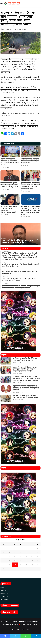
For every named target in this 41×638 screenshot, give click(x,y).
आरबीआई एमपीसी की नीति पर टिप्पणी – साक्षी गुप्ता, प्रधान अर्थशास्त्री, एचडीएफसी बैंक (9, 209)
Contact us (4, 596)
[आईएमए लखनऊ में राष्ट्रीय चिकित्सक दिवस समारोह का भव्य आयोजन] (31, 151)
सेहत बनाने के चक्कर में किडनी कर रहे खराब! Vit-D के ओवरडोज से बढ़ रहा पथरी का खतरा (26, 388)
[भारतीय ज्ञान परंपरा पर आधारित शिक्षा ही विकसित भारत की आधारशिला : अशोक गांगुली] (10, 151)
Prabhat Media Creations (28, 625)
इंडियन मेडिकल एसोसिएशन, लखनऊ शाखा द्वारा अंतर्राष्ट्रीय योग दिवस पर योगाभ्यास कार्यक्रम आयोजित (30, 186)
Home (2, 587)
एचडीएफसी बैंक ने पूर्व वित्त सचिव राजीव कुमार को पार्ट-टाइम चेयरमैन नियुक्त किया (9, 185)
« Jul (1, 574)
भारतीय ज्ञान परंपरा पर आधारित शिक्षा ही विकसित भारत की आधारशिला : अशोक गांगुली (9, 162)
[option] (20, 234)
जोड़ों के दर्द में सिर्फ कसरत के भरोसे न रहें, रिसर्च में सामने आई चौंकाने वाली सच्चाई (26, 396)
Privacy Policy (5, 593)
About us (3, 590)
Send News (4, 599)
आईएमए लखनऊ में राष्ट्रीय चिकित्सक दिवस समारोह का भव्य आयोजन (30, 161)
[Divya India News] (12, 3)
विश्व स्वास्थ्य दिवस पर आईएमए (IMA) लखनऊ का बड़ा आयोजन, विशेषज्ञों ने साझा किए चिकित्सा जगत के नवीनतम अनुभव (26, 378)
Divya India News (7, 29)
